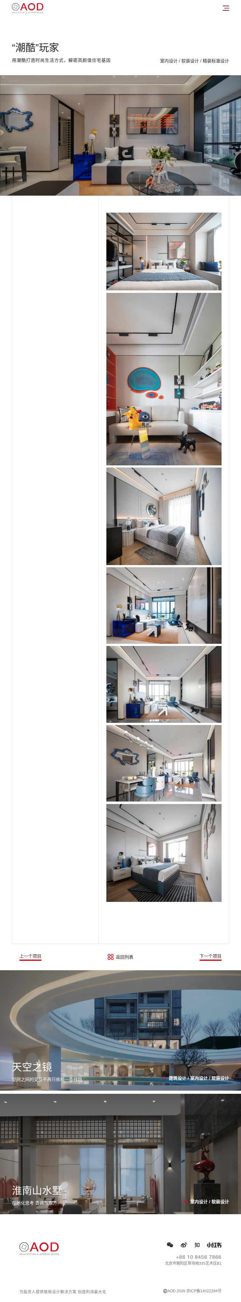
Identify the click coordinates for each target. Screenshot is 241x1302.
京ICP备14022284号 (204, 1291)
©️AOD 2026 (174, 1291)
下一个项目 (211, 956)
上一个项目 (30, 956)
